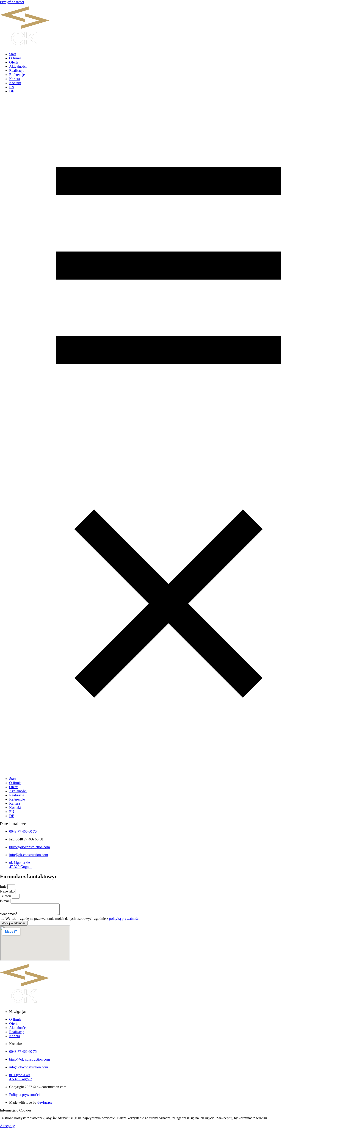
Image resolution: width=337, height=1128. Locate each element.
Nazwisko (8, 891)
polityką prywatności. (124, 918)
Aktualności (18, 66)
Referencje (17, 75)
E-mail (5, 901)
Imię (3, 886)
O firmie (15, 58)
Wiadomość (9, 914)
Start (12, 54)
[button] (168, 435)
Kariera (14, 79)
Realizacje (16, 70)
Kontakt (15, 83)
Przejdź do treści (12, 2)
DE (11, 91)
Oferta (13, 62)
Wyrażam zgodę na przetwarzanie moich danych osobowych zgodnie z (73, 918)
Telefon (6, 896)
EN (11, 87)
